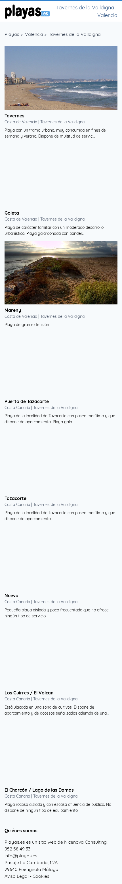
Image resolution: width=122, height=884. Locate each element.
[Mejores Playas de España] (27, 11)
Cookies (41, 876)
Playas (12, 34)
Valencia (34, 34)
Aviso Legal (17, 876)
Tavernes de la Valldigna (75, 34)
